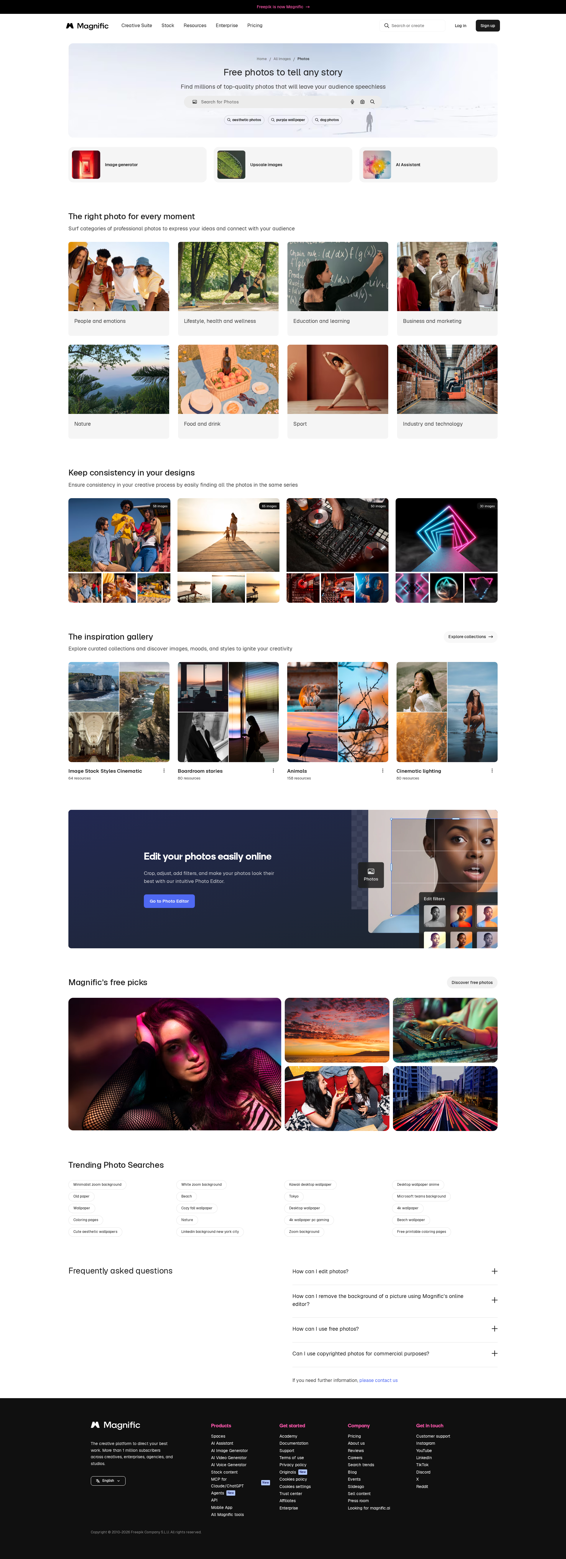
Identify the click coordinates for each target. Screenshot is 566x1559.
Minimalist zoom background (97, 1184)
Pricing (255, 26)
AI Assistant (222, 1443)
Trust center (290, 1493)
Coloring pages (85, 1220)
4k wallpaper (408, 1208)
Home (262, 59)
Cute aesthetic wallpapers (95, 1231)
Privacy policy (293, 1464)
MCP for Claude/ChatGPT (240, 1482)
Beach (186, 1196)
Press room (358, 1500)
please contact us (378, 1380)
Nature (187, 1220)
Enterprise (288, 1508)
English (108, 1480)
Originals (292, 1472)
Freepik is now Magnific (280, 6)
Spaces (218, 1436)
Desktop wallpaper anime (418, 1184)
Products (221, 1425)
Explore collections (467, 636)
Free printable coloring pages (421, 1231)
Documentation (293, 1443)
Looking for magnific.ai (369, 1508)
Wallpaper (81, 1208)
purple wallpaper (290, 120)
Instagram (425, 1443)
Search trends (361, 1464)
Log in (460, 25)
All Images (282, 59)
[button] (108, 1481)
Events (354, 1479)
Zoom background (304, 1231)
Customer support (433, 1436)
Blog (352, 1472)
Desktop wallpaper (304, 1208)
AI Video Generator (229, 1457)
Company (359, 1425)
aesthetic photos (246, 120)
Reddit (422, 1486)
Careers (355, 1457)
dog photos (329, 120)
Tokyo (294, 1196)
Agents (222, 1493)
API (214, 1500)
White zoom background (201, 1184)
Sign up (488, 25)
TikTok (422, 1464)
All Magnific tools (227, 1514)
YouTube (424, 1450)
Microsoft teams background (421, 1196)
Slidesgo (356, 1486)
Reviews (356, 1450)
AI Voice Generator (228, 1464)
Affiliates (287, 1500)
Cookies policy (293, 1479)
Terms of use (291, 1457)
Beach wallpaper (411, 1220)
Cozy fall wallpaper (197, 1208)
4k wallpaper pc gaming (309, 1220)
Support (286, 1450)
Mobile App (221, 1507)
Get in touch (429, 1425)
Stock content (224, 1472)
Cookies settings (295, 1486)
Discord (423, 1472)
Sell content (359, 1493)
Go (81, 1118)
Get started (292, 1425)
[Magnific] (115, 1426)
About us (356, 1443)
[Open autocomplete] (192, 102)
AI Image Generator (229, 1450)
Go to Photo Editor (169, 901)
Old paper (81, 1196)
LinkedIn (424, 1457)
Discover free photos (472, 982)
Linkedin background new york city (210, 1231)
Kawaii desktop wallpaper (310, 1184)
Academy (288, 1436)
